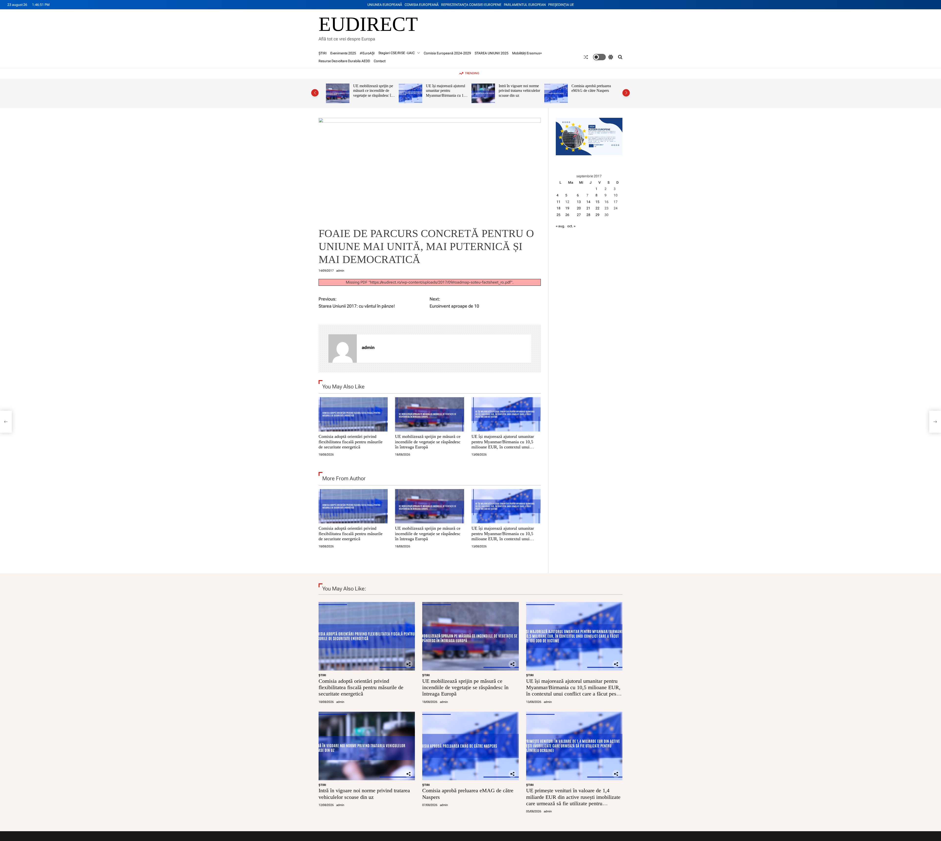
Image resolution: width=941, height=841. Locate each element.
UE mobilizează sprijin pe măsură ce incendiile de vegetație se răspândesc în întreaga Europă (427, 441)
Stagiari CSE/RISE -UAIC (396, 53)
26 (567, 215)
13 (579, 202)
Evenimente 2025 (343, 53)
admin (340, 270)
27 (579, 215)
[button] (315, 92)
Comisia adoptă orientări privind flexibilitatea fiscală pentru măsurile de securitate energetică (351, 441)
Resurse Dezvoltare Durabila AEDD (344, 61)
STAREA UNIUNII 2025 (491, 53)
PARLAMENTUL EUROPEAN (525, 5)
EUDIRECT (368, 24)
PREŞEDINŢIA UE (561, 5)
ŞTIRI (323, 53)
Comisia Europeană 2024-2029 (447, 53)
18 (558, 208)
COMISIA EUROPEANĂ (422, 5)
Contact (379, 61)
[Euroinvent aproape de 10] (935, 422)
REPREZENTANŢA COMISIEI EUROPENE (471, 5)
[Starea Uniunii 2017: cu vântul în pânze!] (6, 422)
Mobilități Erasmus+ (527, 53)
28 (588, 215)
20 (579, 208)
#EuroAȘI (367, 53)
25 (558, 215)
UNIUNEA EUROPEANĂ (384, 5)
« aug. (560, 226)
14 (588, 202)
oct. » (571, 226)
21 (588, 208)
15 (597, 202)
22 (597, 208)
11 (558, 202)
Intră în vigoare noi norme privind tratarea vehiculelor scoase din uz (446, 91)
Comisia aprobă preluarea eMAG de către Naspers (518, 88)
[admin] (342, 348)
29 (597, 215)
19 (567, 208)
